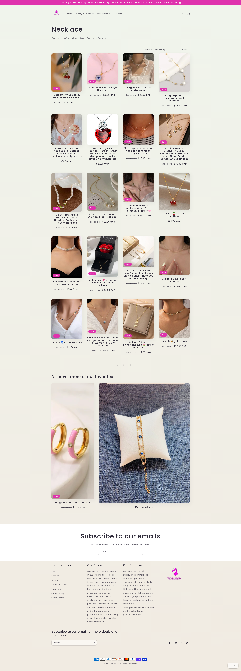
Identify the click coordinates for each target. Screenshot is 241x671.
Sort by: (148, 49)
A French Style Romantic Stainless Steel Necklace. (102, 215)
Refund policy (57, 593)
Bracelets (142, 507)
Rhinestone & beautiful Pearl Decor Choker (66, 283)
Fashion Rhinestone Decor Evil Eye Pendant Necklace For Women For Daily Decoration (102, 341)
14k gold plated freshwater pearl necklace (174, 98)
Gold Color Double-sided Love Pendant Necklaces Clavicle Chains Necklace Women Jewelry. (138, 274)
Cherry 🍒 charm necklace (174, 214)
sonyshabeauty (116, 664)
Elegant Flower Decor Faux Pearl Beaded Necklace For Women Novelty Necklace (66, 219)
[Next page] (130, 365)
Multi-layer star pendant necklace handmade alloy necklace (138, 151)
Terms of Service (59, 584)
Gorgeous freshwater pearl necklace (138, 89)
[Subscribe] (140, 552)
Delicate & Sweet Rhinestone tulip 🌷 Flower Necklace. (138, 345)
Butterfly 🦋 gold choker (174, 341)
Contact (55, 580)
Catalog (55, 575)
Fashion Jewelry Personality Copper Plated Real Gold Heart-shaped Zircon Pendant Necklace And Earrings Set (174, 153)
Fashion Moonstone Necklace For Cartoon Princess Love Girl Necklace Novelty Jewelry (67, 152)
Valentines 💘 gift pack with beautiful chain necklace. (102, 283)
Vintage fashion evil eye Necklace (102, 89)
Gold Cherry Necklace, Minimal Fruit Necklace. (66, 96)
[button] (84, 13)
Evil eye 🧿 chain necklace (66, 342)
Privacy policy (57, 598)
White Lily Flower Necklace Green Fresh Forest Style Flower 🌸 (138, 208)
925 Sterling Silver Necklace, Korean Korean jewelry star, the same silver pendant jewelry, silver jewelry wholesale (102, 153)
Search (54, 571)
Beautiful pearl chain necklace (174, 280)
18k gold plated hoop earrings (73, 502)
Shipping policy (58, 589)
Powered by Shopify (129, 664)
